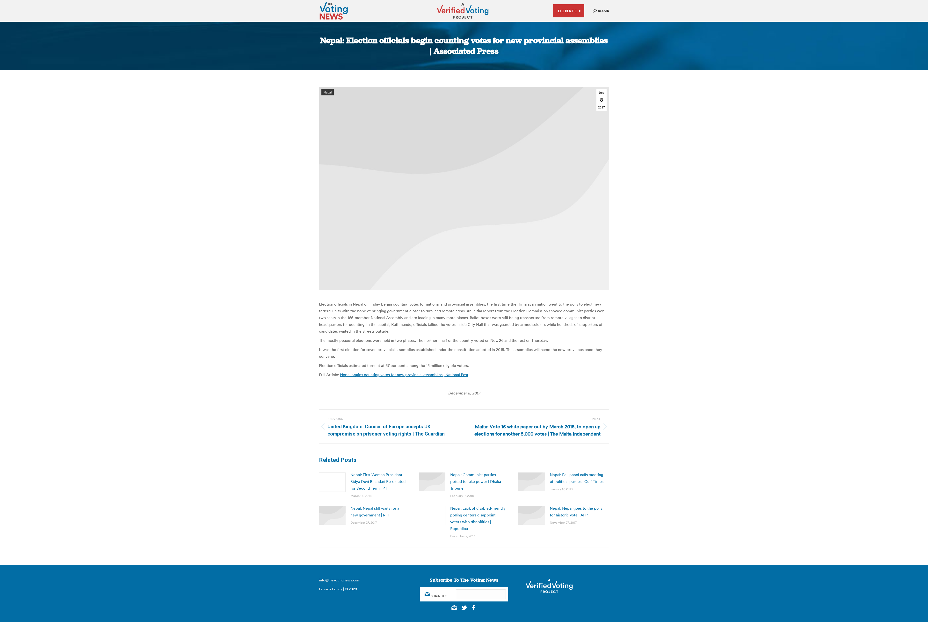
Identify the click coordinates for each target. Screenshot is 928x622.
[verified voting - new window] (462, 19)
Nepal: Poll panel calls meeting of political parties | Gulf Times (576, 478)
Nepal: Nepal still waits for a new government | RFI (374, 511)
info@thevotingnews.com (339, 580)
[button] (601, 11)
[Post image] (332, 482)
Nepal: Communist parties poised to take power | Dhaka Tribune (475, 481)
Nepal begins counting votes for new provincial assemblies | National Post (404, 374)
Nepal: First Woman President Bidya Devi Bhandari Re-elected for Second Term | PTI (378, 481)
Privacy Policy (330, 589)
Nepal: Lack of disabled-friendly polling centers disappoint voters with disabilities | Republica (478, 518)
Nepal (328, 92)
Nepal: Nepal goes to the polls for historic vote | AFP (576, 511)
